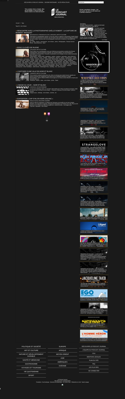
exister (45, 60)
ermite (32, 60)
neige (51, 61)
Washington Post (44, 66)
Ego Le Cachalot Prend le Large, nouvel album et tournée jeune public (93, 299)
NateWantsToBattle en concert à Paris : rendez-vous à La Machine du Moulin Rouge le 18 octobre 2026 (93, 325)
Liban (41, 80)
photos (26, 64)
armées (53, 56)
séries (39, 65)
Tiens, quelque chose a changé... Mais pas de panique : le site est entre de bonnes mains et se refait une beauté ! (35, 10)
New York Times (58, 61)
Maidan (27, 61)
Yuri (56, 66)
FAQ (93, 364)
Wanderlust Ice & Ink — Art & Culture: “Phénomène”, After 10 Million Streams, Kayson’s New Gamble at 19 (92, 110)
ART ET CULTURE (31, 350)
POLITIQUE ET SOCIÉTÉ (31, 346)
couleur (32, 59)
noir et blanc (51, 41)
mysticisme (46, 61)
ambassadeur (33, 56)
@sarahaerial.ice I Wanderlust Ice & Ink (40, 34)
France (38, 41)
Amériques (62, 362)
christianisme (51, 57)
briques (36, 57)
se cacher (35, 65)
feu (54, 60)
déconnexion (55, 59)
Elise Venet (22, 60)
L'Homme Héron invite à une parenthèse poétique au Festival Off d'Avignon (92, 339)
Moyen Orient (62, 354)
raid (57, 64)
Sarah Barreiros (38, 43)
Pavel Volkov (50, 63)
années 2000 (41, 56)
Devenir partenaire (51, 2)
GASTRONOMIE (31, 364)
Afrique (62, 350)
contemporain (19, 59)
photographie (73, 63)
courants (37, 59)
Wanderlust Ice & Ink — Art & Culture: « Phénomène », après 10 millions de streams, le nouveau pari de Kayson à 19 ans (92, 122)
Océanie (62, 366)
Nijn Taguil (65, 61)
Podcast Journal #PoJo (35, 64)
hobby (65, 60)
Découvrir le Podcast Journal (34, 2)
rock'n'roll (70, 64)
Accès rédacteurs (64, 2)
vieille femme (36, 66)
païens (38, 63)
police (43, 64)
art (30, 41)
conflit (74, 57)
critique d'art (48, 59)
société (57, 65)
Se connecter (93, 371)
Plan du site (93, 360)
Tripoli (56, 80)
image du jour (33, 92)
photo (56, 41)
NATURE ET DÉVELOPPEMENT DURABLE (31, 355)
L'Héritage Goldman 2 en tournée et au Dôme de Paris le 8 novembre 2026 (92, 177)
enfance (28, 60)
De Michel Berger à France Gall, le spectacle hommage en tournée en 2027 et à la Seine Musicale (93, 244)
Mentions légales (94, 357)
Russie (75, 64)
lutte (23, 61)
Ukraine (69, 65)
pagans (34, 63)
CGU (93, 353)
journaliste (18, 61)
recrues (60, 64)
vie (55, 92)
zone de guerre (61, 66)
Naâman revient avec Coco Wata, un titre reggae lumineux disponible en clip (93, 218)
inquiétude (70, 60)
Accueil (17, 23)
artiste (33, 41)
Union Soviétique (27, 66)
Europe (62, 346)
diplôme (75, 59)
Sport (44, 43)
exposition (38, 106)
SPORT (31, 375)
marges (31, 61)
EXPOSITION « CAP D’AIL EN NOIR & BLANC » (35, 99)
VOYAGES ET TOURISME (31, 368)
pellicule (60, 63)
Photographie (62, 41)
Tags (23, 23)
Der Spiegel (69, 59)
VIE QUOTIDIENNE (31, 371)
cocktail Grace (68, 57)
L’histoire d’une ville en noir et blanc (34, 71)
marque (36, 61)
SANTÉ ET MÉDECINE (31, 360)
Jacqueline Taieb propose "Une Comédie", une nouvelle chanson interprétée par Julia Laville (93, 285)
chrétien (45, 57)
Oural (29, 63)
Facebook (32, 80)
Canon (40, 57)
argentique (48, 56)
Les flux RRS (94, 367)
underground (19, 66)
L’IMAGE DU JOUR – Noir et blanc (31, 85)
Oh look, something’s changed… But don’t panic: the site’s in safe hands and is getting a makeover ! (90, 11)
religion (65, 64)
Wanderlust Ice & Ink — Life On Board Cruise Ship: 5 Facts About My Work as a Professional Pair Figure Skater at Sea (92, 137)
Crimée (42, 59)
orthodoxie (24, 63)
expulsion (50, 60)
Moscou (41, 61)
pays (55, 63)
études (40, 60)
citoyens (58, 57)
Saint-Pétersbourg (20, 65)
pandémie (43, 63)
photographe (66, 63)
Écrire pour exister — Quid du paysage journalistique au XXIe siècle (92, 26)
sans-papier (29, 65)
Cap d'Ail (32, 106)
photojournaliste (20, 64)
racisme (52, 92)
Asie (62, 358)
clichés (62, 57)
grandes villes (59, 60)
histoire (38, 80)
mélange (40, 92)
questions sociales (50, 64)
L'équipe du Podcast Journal (94, 350)
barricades (64, 56)
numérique (18, 63)
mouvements (44, 41)
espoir (36, 60)
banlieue (58, 56)
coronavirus (26, 59)
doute (17, 60)
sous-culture (63, 65)
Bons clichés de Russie (28, 47)
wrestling (52, 66)
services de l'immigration (48, 65)
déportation (62, 59)
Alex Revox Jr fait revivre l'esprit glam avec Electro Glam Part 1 (92, 164)
